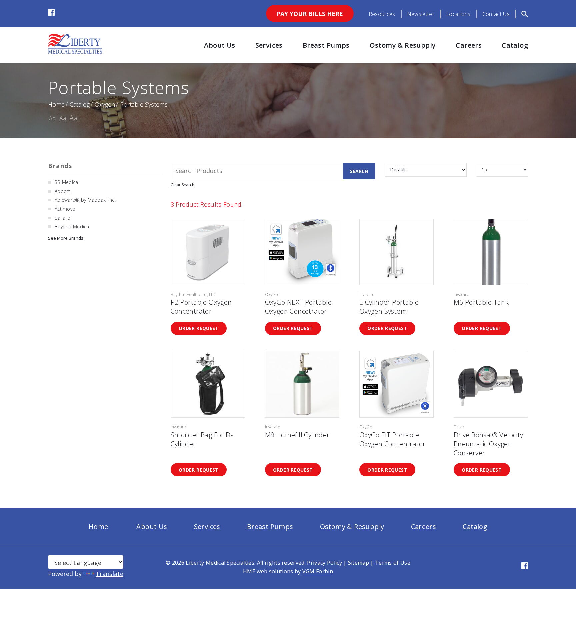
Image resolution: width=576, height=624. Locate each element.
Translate (109, 574)
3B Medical (67, 182)
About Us (219, 45)
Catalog (515, 45)
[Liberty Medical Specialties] (75, 51)
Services (269, 45)
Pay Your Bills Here (309, 14)
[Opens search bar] (524, 14)
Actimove (65, 209)
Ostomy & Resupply (403, 45)
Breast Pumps (326, 45)
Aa (52, 118)
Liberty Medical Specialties (220, 562)
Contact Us (496, 14)
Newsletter (420, 14)
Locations (458, 14)
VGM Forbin (317, 571)
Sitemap (358, 562)
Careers (469, 45)
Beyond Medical (72, 226)
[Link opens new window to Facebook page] (51, 13)
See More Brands (65, 238)
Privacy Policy (324, 562)
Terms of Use (392, 562)
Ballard (62, 218)
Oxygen (105, 104)
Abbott (62, 191)
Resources (382, 14)
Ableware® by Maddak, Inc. (85, 200)
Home (56, 104)
